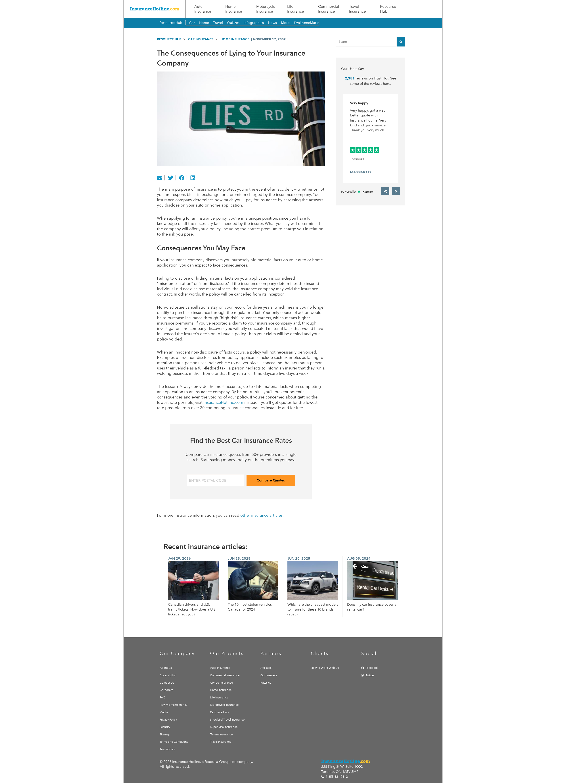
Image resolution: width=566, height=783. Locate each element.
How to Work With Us (325, 667)
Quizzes (233, 23)
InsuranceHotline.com (223, 402)
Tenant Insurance (221, 734)
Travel (218, 23)
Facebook (372, 667)
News (272, 23)
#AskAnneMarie (306, 23)
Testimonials (168, 749)
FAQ (162, 697)
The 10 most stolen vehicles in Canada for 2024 (251, 606)
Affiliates (266, 667)
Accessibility (168, 675)
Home (204, 23)
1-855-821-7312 (336, 777)
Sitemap (165, 734)
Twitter (370, 675)
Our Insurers (268, 675)
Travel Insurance (357, 9)
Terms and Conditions (174, 741)
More (285, 23)
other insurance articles (261, 515)
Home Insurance (233, 9)
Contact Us (167, 682)
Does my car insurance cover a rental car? (371, 606)
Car (192, 23)
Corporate (166, 690)
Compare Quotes (271, 480)
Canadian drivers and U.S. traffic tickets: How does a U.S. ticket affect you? (192, 609)
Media (164, 712)
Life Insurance (295, 9)
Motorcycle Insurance (265, 9)
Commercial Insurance (328, 9)
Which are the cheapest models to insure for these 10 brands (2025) (312, 609)
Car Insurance (201, 39)
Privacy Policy (168, 719)
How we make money (173, 704)
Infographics (254, 23)
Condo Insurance (221, 682)
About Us (166, 667)
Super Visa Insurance (223, 727)
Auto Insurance (202, 9)
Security (165, 727)
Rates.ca (265, 682)
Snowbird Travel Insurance (227, 719)
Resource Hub (388, 9)
